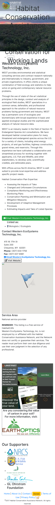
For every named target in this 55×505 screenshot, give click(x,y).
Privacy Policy (28, 497)
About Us (16, 493)
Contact (26, 493)
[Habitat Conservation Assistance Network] (11, 5)
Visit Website (13, 260)
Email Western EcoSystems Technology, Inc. (27, 218)
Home (10, 57)
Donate (37, 494)
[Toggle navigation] (49, 5)
